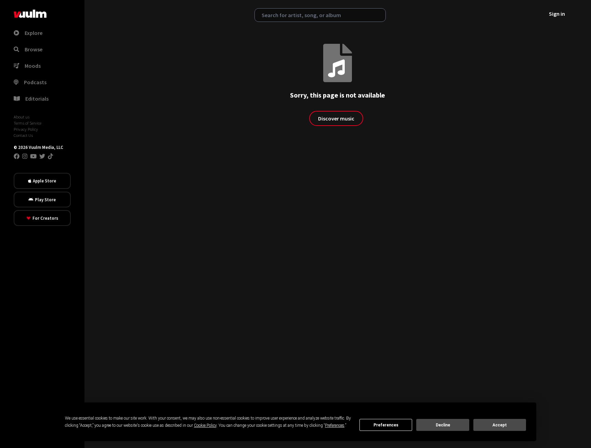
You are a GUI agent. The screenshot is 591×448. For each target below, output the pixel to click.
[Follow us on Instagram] (24, 156)
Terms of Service (27, 123)
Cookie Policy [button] (205, 425)
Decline (443, 425)
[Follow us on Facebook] (16, 156)
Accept (499, 425)
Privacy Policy (26, 129)
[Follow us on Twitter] (42, 156)
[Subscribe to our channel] (33, 156)
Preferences (385, 425)
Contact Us (23, 135)
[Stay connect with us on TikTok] (50, 156)
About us (21, 116)
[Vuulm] (30, 14)
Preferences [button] (334, 425)
